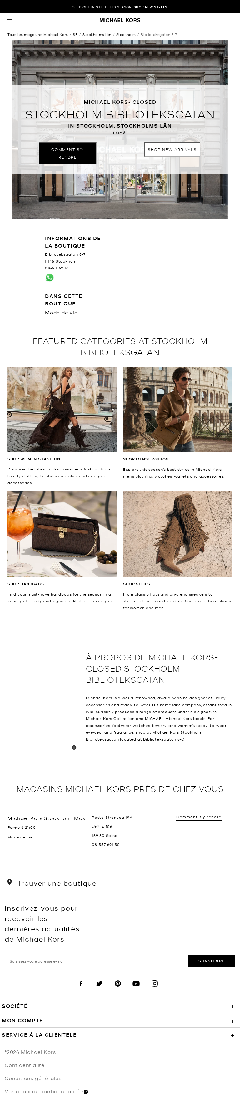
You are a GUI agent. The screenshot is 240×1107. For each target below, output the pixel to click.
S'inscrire (211, 961)
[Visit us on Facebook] (81, 988)
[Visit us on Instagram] (155, 988)
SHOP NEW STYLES (151, 6)
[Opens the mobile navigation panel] (10, 20)
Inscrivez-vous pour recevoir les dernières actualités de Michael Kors (42, 923)
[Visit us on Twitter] (99, 988)
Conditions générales (33, 1077)
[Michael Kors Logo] (120, 20)
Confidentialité (25, 1064)
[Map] (44, 692)
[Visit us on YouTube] (136, 988)
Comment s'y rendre (67, 153)
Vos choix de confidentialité (42, 1091)
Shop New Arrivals (172, 149)
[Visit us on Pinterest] (118, 988)
